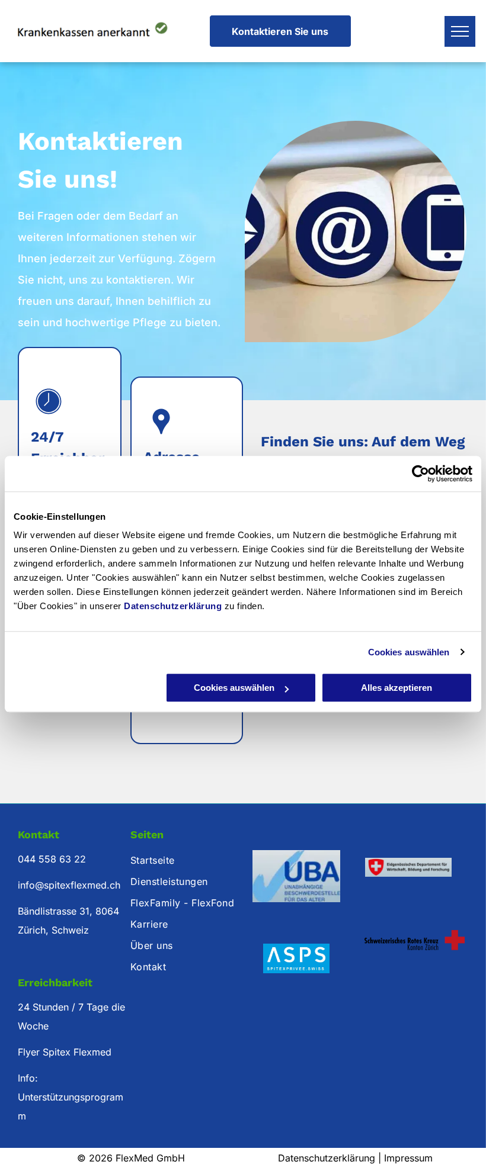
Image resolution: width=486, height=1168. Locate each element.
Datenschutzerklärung (173, 606)
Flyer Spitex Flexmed (64, 1052)
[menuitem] (185, 860)
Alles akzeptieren (396, 688)
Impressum (408, 1158)
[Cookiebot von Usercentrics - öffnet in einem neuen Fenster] (420, 473)
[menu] (460, 31)
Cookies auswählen (409, 652)
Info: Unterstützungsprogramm (70, 1097)
